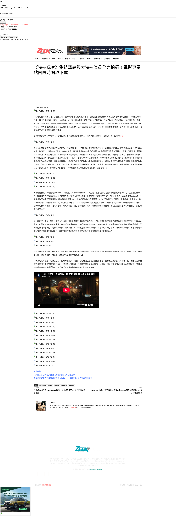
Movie (35, 62)
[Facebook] (130, 42)
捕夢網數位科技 (46, 485)
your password (6, 20)
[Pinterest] (52, 474)
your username (6, 13)
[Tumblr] (57, 474)
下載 (121, 136)
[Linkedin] (46, 474)
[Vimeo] (138, 42)
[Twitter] (135, 42)
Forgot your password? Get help (14, 25)
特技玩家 (56, 385)
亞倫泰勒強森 (42, 385)
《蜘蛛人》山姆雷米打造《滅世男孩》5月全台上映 (54, 375)
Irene (37, 107)
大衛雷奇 (50, 385)
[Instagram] (133, 42)
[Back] (1, 3)
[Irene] (42, 406)
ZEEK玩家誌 (72, 408)
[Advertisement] (88, 91)
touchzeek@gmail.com (96, 469)
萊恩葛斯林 (71, 385)
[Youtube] (141, 42)
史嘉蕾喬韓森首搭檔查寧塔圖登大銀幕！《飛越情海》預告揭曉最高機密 (63, 378)
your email (4, 34)
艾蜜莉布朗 (64, 385)
